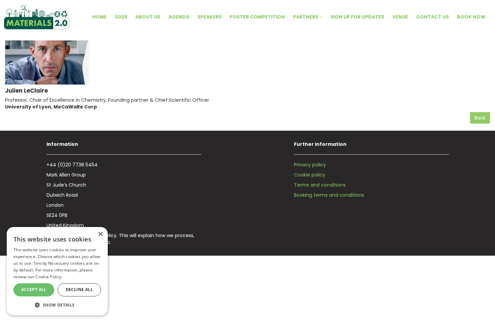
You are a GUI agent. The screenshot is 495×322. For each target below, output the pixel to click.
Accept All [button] (33, 289)
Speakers (209, 16)
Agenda (178, 16)
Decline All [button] (79, 289)
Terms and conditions (319, 185)
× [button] (100, 234)
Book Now (471, 16)
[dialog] (57, 271)
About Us (147, 16)
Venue (400, 16)
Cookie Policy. (48, 277)
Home (99, 16)
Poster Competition (257, 16)
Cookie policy (309, 174)
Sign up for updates (357, 16)
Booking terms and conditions (329, 195)
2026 (121, 16)
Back (480, 118)
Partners (306, 16)
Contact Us (432, 16)
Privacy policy (310, 164)
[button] (57, 305)
